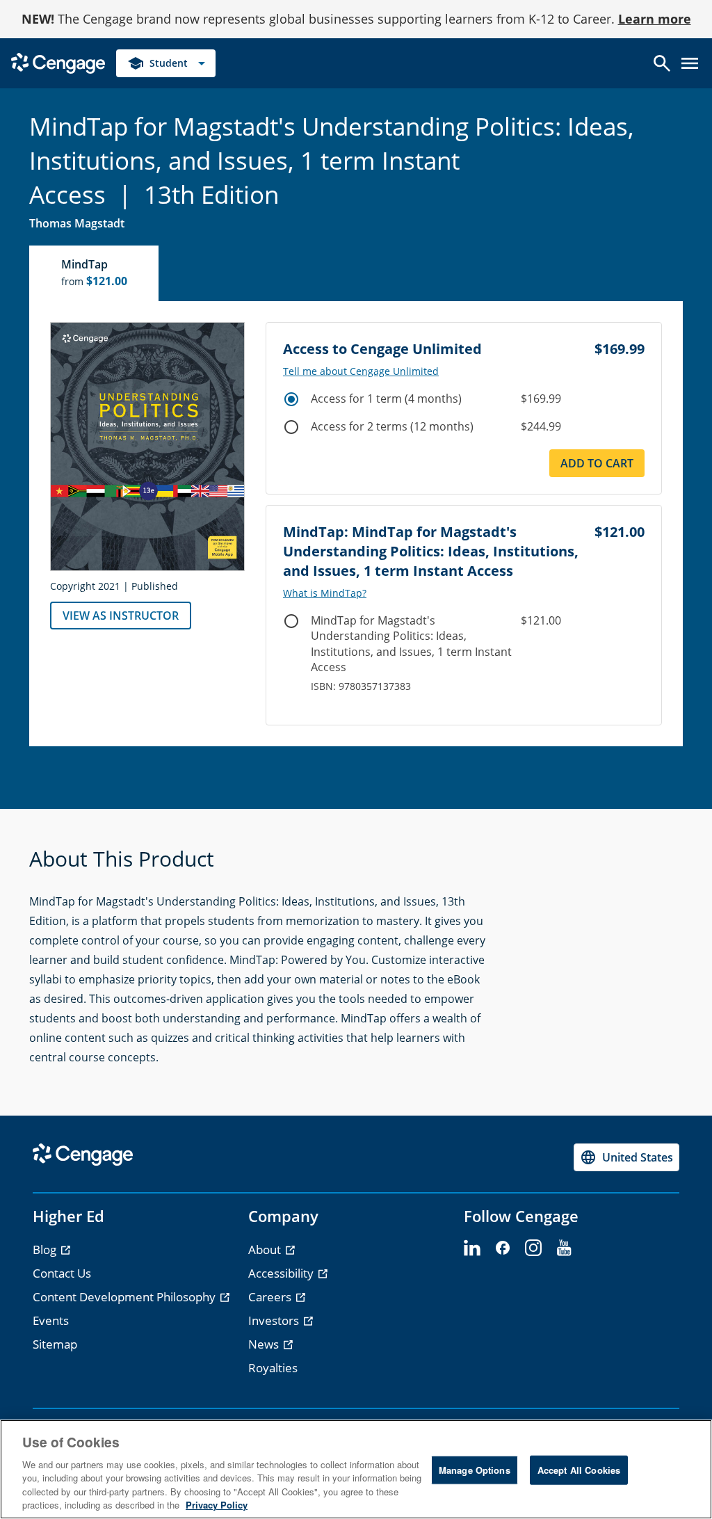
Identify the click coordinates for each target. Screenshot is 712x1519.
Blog (46, 1249)
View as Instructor (121, 615)
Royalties (273, 1368)
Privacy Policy (217, 1504)
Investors (275, 1320)
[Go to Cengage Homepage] (58, 62)
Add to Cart (596, 463)
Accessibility (282, 1273)
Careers (271, 1297)
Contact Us (62, 1273)
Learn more (654, 18)
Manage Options (474, 1470)
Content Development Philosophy (125, 1297)
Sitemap (55, 1344)
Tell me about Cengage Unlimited (361, 371)
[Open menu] (690, 63)
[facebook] (502, 1248)
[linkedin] (472, 1248)
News (265, 1344)
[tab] (94, 273)
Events (51, 1320)
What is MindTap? (324, 593)
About (266, 1249)
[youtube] (564, 1248)
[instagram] (533, 1248)
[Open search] (662, 63)
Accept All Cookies (578, 1470)
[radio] (291, 399)
